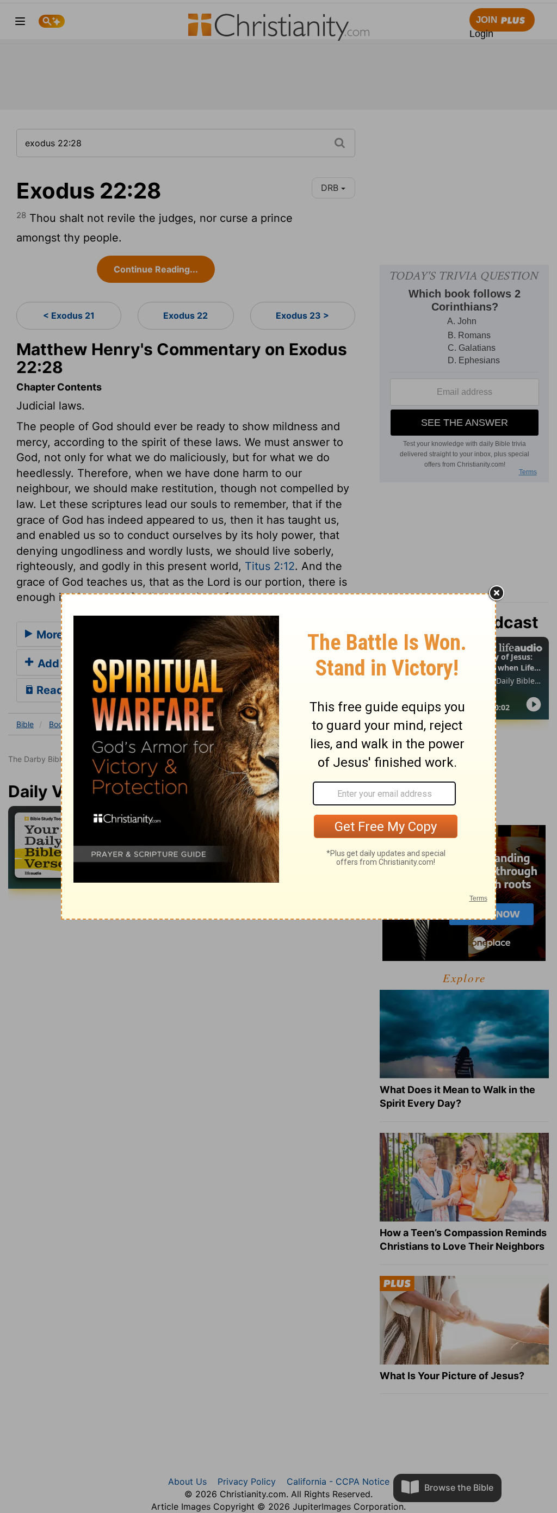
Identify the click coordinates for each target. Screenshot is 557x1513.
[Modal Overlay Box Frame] (278, 756)
